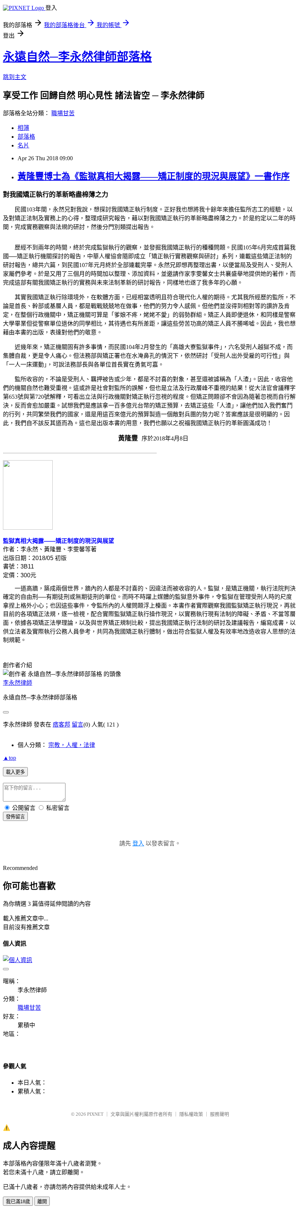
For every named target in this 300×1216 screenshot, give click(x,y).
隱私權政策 (191, 1114)
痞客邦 (61, 724)
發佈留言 (15, 816)
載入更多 (15, 772)
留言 (77, 724)
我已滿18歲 (18, 1201)
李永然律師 (17, 683)
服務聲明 (219, 1114)
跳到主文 (14, 77)
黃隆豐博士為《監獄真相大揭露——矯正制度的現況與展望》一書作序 (154, 176)
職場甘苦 (63, 113)
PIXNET (95, 1114)
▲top (9, 758)
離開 (42, 1201)
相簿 (23, 128)
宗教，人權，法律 (71, 745)
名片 (23, 145)
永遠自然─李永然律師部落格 (77, 56)
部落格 (26, 137)
